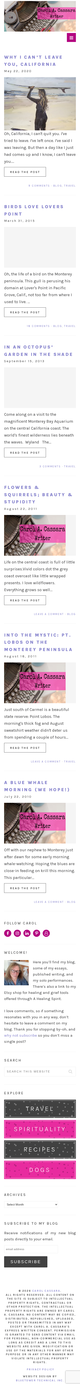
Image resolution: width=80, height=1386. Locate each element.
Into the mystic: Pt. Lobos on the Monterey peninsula (38, 642)
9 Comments (39, 185)
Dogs (40, 1170)
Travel (70, 185)
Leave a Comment (49, 614)
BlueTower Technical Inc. (40, 1380)
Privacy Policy (40, 1369)
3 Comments (50, 466)
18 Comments (38, 326)
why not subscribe (20, 1035)
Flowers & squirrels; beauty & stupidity (38, 495)
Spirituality (40, 1129)
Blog (57, 185)
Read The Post (25, 172)
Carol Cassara (46, 1290)
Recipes (40, 1149)
